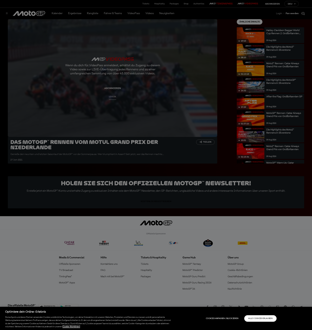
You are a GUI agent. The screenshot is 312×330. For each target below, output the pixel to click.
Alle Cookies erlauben (260, 318)
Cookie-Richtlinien (71, 327)
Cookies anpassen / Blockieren (222, 318)
